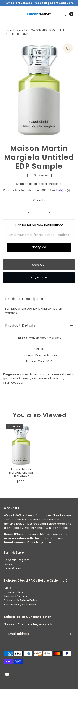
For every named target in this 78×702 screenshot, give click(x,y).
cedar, (70, 374)
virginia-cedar (13, 382)
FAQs (7, 588)
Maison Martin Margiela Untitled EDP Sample (21, 472)
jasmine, (38, 378)
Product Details (20, 325)
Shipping (22, 184)
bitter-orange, (40, 374)
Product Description (24, 298)
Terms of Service (16, 596)
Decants (21, 30)
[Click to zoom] (68, 48)
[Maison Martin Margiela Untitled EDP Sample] (21, 444)
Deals (8, 564)
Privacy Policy (13, 592)
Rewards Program (16, 560)
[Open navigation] (6, 13)
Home (8, 30)
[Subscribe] (68, 634)
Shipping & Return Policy (21, 600)
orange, (58, 378)
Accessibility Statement (20, 604)
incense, (25, 378)
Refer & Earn (12, 568)
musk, (48, 378)
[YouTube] (7, 675)
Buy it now (39, 277)
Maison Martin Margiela (45, 338)
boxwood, (58, 374)
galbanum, (10, 378)
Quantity (39, 200)
